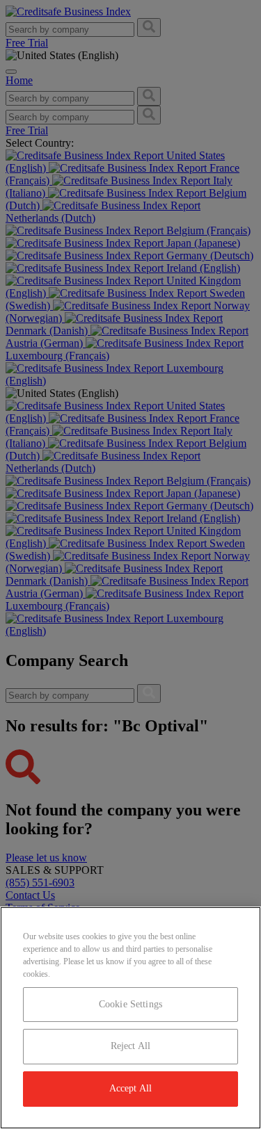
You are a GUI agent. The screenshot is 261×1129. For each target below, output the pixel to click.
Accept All (130, 1088)
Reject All (130, 1046)
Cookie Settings (130, 1004)
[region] (130, 1018)
